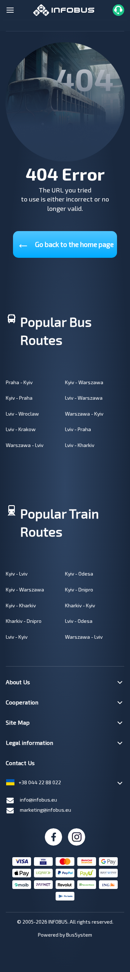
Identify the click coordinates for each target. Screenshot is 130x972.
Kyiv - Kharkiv (21, 605)
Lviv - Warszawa (84, 398)
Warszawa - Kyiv (84, 414)
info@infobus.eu (38, 800)
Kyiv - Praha (19, 398)
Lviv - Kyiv (16, 637)
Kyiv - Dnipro (79, 589)
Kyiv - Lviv (16, 573)
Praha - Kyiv (19, 382)
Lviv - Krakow (21, 429)
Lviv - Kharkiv (79, 445)
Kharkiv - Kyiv (80, 605)
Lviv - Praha (78, 429)
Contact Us (20, 762)
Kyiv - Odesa (79, 573)
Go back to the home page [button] (65, 243)
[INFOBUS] (63, 9)
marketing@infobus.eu (45, 810)
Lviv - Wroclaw (22, 414)
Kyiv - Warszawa (84, 382)
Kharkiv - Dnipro (24, 621)
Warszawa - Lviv (24, 445)
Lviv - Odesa (78, 621)
